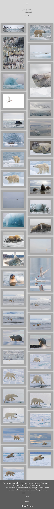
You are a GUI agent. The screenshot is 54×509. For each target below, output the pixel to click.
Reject (27, 501)
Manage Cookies (27, 506)
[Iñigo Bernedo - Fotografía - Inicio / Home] (27, 10)
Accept (27, 496)
